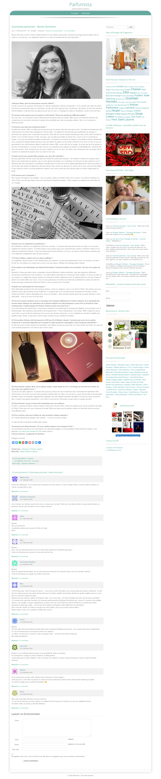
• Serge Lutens (123, 392)
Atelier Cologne (129, 87)
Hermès (111, 101)
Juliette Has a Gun (112, 105)
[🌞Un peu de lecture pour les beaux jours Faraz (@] (138, 416)
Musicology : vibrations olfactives (24, 463)
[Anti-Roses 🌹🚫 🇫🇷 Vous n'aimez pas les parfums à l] (128, 427)
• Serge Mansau (134, 392)
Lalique (121, 108)
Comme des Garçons (114, 93)
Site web (15, 749)
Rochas (131, 114)
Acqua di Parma (111, 87)
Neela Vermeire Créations (29, 451)
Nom (17, 740)
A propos (74, 13)
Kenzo (120, 105)
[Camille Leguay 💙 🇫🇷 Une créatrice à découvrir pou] (138, 427)
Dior (126, 92)
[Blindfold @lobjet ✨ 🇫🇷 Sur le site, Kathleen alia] (128, 416)
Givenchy (111, 98)
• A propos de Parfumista (114, 448)
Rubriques (86, 13)
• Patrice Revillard (118, 387)
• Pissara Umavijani (142, 387)
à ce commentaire (20, 491)
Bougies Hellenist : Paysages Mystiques (126, 232)
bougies (141, 87)
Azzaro (136, 86)
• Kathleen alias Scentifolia (132, 380)
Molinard (109, 111)
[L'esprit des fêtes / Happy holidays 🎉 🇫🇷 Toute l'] (117, 416)
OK (131, 27)
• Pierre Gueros (130, 387)
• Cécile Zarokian (123, 370)
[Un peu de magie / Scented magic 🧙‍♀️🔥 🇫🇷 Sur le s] (117, 427)
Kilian (125, 105)
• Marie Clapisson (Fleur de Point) (132, 382)
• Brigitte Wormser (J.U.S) (122, 367)
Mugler (116, 110)
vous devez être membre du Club (30, 431)
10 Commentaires (70, 30)
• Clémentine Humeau (120, 372)
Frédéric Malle (142, 95)
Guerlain (132, 98)
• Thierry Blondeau (120, 394)
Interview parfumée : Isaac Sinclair (124, 226)
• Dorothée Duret (135, 375)
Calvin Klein (115, 90)
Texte (17, 720)
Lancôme (130, 107)
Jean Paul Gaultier (139, 102)
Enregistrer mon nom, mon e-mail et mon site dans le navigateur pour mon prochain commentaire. (48, 756)
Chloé (143, 89)
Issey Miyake (121, 102)
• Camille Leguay (137, 367)
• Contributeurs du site (113, 450)
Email (16, 744)
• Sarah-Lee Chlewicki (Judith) (127, 390)
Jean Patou (129, 102)
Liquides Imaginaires (142, 108)
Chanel (135, 89)
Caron (122, 90)
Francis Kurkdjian (127, 96)
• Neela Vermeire (136, 385)
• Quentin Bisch (111, 390)
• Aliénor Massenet (136, 365)
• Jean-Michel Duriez (136, 377)
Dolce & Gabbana (142, 93)
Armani (120, 86)
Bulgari (108, 90)
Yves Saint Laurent (122, 119)
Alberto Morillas (111, 365)
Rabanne (124, 114)
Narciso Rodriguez (127, 111)
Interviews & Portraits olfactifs (54, 30)
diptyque (133, 93)
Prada (117, 114)
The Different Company (122, 117)
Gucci (123, 99)
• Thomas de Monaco (134, 394)
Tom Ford (136, 116)
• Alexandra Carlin (123, 365)
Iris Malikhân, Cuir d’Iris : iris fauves (25, 461)
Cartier (127, 90)
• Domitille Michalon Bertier (120, 375)
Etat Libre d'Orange (113, 96)
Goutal (118, 99)
